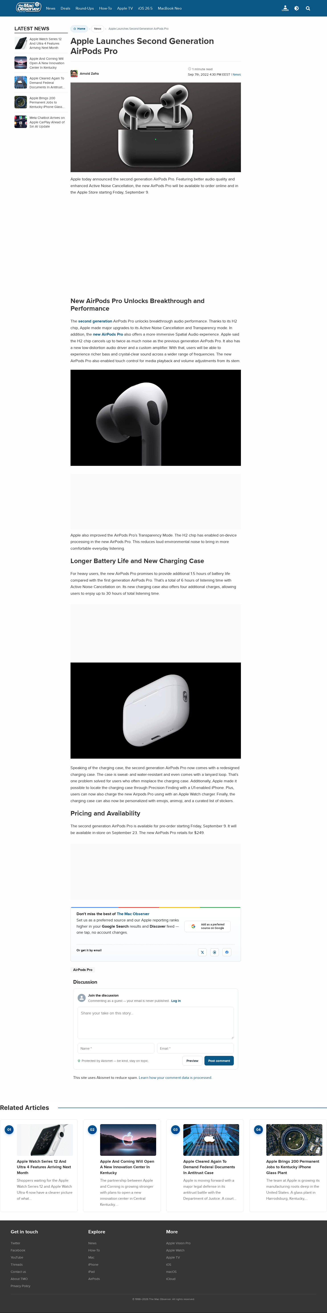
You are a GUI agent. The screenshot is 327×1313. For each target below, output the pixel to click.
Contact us (18, 1271)
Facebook (18, 1250)
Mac (91, 1257)
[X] (202, 952)
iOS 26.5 (145, 8)
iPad (91, 1271)
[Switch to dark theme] (296, 8)
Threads (17, 1264)
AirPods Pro (82, 969)
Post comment (219, 1060)
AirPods (94, 1278)
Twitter (15, 1243)
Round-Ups (85, 8)
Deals (65, 8)
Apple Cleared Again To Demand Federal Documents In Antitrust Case (209, 1167)
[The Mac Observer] (28, 8)
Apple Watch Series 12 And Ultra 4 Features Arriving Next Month (44, 1167)
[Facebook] (226, 952)
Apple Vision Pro (178, 1243)
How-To (105, 8)
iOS (168, 1264)
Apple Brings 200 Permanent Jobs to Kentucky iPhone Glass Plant (292, 1167)
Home (81, 29)
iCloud (171, 1278)
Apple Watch (175, 1250)
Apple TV (125, 8)
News (50, 8)
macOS (171, 1271)
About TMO (19, 1278)
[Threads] (214, 952)
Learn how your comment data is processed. (175, 1077)
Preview (192, 1060)
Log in (176, 1000)
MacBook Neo (170, 8)
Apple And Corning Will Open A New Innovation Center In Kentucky (127, 1167)
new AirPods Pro (108, 334)
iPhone (93, 1264)
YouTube (17, 1257)
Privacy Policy (20, 1285)
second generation (95, 321)
